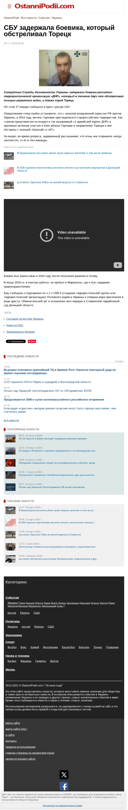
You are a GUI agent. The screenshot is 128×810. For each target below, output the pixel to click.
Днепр (54, 603)
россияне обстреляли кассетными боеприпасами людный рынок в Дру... (58, 558)
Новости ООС (15, 325)
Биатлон (84, 647)
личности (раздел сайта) (20, 759)
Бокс (23, 647)
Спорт (10, 642)
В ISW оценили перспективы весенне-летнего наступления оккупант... (57, 522)
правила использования (21, 747)
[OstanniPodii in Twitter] (64, 774)
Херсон (104, 603)
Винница (23, 606)
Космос (12, 661)
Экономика (14, 635)
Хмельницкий (49, 606)
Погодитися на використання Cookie (62, 805)
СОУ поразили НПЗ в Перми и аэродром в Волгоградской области (47, 382)
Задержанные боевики (20, 331)
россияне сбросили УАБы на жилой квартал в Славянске (52, 182)
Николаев (85, 603)
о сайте (10, 735)
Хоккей (34, 647)
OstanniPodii (11, 17)
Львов (47, 603)
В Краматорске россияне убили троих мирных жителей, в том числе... (57, 510)
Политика (13, 621)
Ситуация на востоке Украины (25, 318)
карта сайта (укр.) (16, 729)
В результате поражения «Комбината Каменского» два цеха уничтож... (57, 475)
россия (12, 612)
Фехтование (50, 647)
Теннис (97, 647)
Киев (22, 603)
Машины (25, 661)
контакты (11, 741)
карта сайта (13, 723)
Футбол (12, 647)
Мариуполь (34, 606)
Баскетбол (68, 647)
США (37, 612)
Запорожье (73, 603)
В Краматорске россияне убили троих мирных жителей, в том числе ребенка (64, 153)
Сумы (60, 606)
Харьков (30, 603)
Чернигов (13, 606)
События (44, 17)
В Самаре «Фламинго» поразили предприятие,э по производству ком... (58, 450)
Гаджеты (40, 661)
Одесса (39, 603)
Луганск (95, 603)
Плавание (112, 647)
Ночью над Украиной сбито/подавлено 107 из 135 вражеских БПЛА (48, 390)
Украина (57, 17)
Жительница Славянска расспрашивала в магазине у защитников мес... (58, 546)
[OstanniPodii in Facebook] (64, 786)
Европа (25, 612)
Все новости (28, 17)
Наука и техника (17, 656)
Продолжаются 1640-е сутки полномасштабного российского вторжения (54, 399)
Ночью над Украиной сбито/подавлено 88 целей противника (52, 487)
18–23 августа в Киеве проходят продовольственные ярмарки (53, 438)
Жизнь (10, 669)
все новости (11, 420)
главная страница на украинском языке (30, 753)
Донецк (62, 603)
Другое (54, 661)
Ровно (111, 603)
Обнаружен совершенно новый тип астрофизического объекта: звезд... (58, 462)
